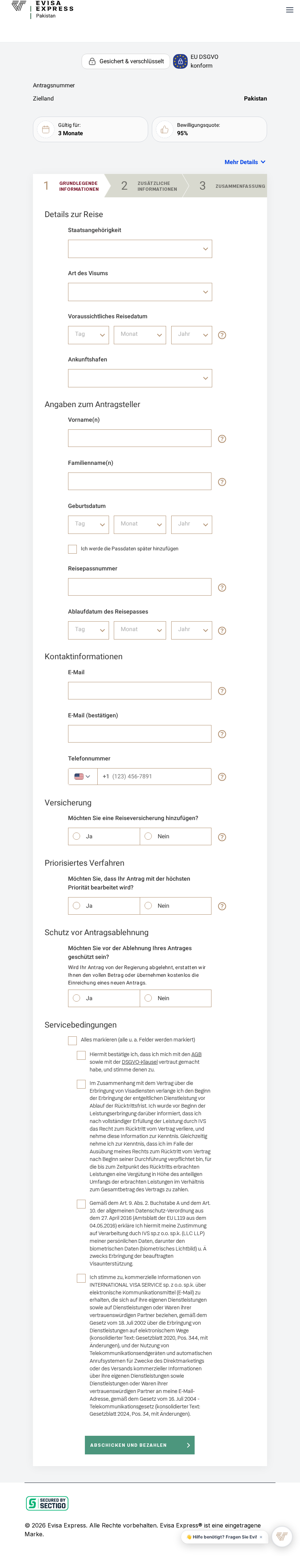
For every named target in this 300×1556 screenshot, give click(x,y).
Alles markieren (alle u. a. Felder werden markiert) (138, 1039)
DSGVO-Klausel (140, 1062)
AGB (196, 1054)
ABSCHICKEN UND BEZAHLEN (128, 1445)
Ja (89, 836)
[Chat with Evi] (282, 1536)
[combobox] (140, 249)
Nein (163, 836)
